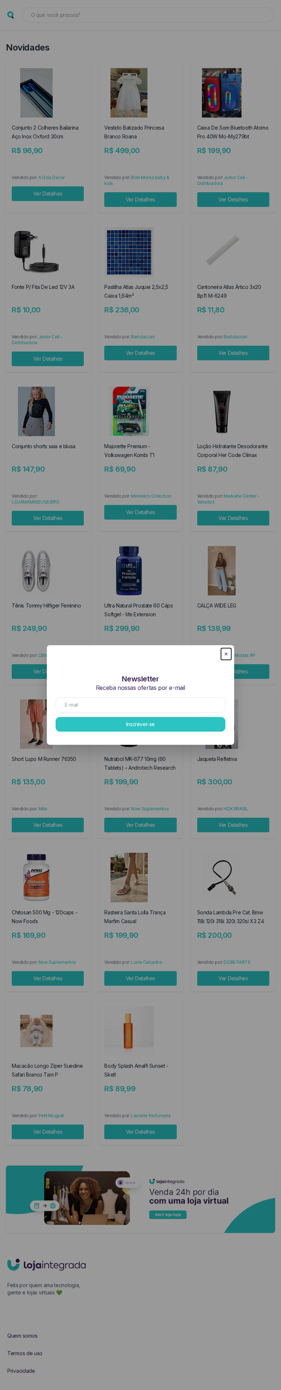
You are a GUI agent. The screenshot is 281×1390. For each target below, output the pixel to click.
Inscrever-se (140, 724)
